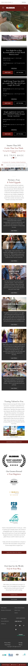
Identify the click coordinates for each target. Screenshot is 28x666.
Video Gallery (4, 607)
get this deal (19, 72)
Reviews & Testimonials (6, 610)
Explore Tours (14, 595)
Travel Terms (7, 644)
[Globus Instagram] (15, 629)
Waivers (20, 644)
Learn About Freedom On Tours (14, 442)
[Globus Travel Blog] (15, 625)
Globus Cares (17, 610)
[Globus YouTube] (19, 625)
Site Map (20, 642)
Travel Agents (4, 618)
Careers (16, 612)
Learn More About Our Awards (14, 552)
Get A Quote (14, 599)
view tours (7, 72)
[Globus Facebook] (23, 625)
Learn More (14, 230)
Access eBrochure (5, 621)
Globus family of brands (6, 2)
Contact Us (3, 623)
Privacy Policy (7, 642)
